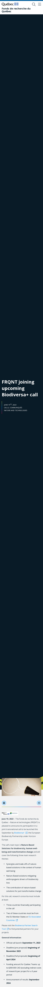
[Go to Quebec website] (10, 4)
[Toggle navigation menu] (39, 4)
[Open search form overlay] (34, 4)
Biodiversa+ (19, 832)
